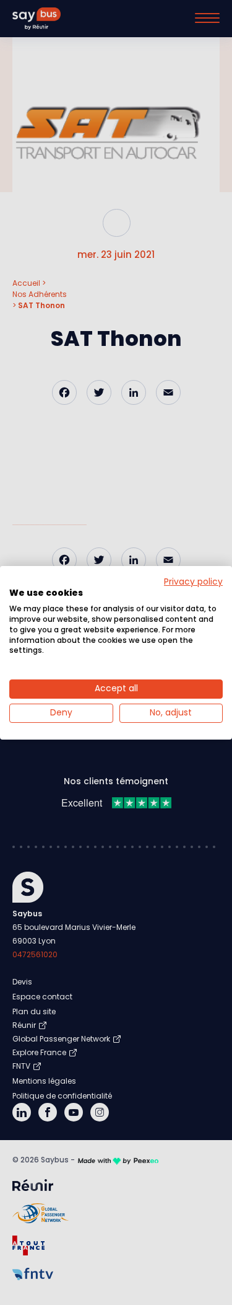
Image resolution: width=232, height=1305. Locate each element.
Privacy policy (193, 581)
